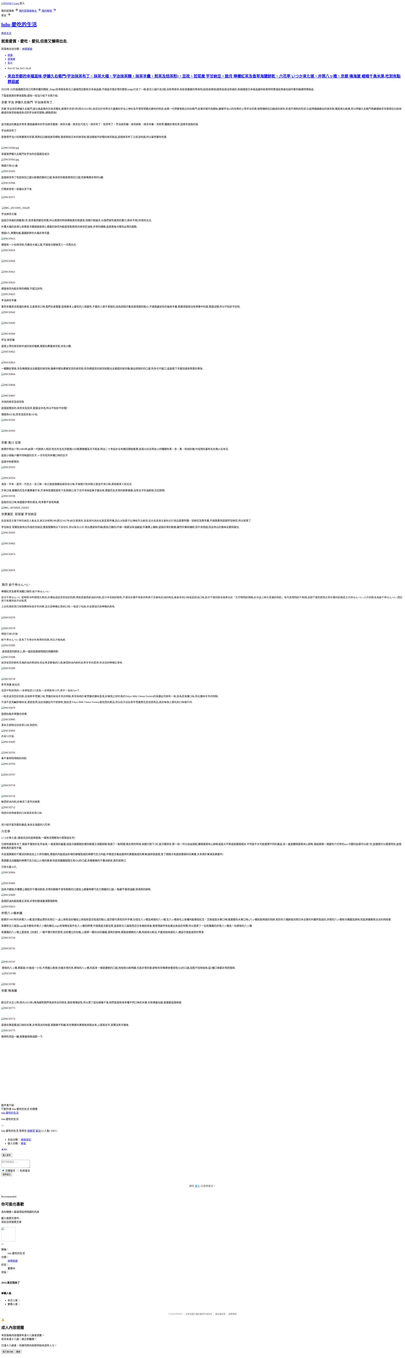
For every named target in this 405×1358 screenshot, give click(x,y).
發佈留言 (7, 1174)
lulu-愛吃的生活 (19, 24)
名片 (10, 62)
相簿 (10, 55)
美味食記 (26, 1139)
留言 (38, 1130)
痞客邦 (31, 1130)
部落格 (11, 59)
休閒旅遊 (27, 49)
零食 (23, 1143)
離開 (18, 1352)
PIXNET (178, 1314)
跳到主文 (6, 33)
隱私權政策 (220, 1314)
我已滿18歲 (8, 1352)
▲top (4, 1149)
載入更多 (7, 1155)
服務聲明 (232, 1314)
